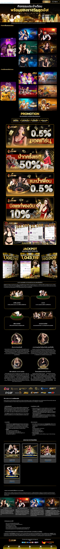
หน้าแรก (8, 548)
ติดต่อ (51, 548)
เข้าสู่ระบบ (19, 548)
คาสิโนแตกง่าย (12, 481)
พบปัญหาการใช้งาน (3, 2)
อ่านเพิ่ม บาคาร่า (12, 461)
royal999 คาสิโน (12, 460)
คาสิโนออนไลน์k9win (48, 460)
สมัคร (30, 548)
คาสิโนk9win (30, 460)
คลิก (7, 2)
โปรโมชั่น (40, 548)
